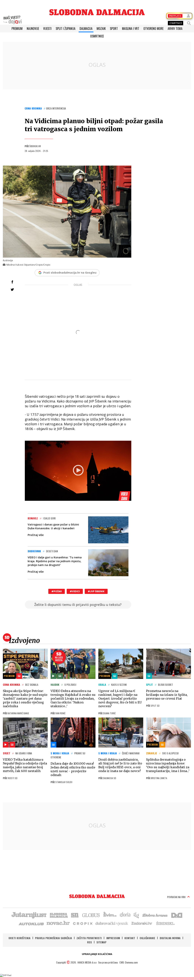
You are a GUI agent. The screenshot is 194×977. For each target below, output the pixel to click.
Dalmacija (86, 28)
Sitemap (101, 942)
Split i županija (65, 28)
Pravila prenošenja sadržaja (53, 938)
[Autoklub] (31, 923)
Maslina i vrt (130, 28)
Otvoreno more (153, 28)
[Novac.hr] (58, 923)
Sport (114, 28)
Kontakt (129, 938)
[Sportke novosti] (74, 915)
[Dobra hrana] (155, 915)
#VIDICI (75, 591)
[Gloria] (125, 915)
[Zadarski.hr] (142, 923)
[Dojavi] (12, 20)
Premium (17, 28)
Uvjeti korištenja (20, 938)
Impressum (113, 938)
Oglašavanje (147, 938)
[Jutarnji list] (29, 915)
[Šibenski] (165, 923)
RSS (89, 942)
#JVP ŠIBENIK (96, 591)
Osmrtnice (97, 36)
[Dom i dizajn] (177, 915)
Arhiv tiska (175, 28)
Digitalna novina (170, 938)
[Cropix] (82, 923)
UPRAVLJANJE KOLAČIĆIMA (97, 954)
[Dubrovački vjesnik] (112, 923)
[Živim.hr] (110, 915)
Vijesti (47, 28)
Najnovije (33, 28)
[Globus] (91, 915)
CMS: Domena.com (128, 962)
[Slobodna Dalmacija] (97, 12)
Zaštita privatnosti (89, 938)
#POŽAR (56, 591)
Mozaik (101, 28)
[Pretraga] (189, 23)
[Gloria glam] (136, 915)
